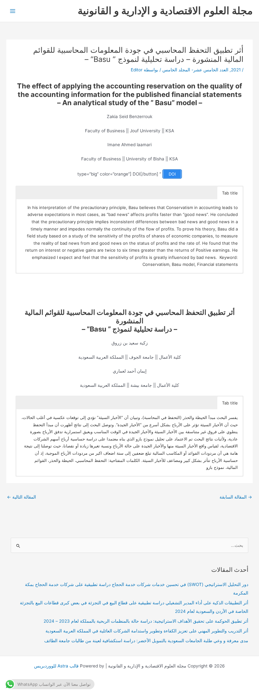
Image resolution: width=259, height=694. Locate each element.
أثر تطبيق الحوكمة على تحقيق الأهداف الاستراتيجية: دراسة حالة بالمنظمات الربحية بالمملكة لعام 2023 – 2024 (146, 621)
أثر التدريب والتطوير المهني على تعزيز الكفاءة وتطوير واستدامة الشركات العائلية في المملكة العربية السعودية (146, 630)
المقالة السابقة (236, 497)
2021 (236, 69)
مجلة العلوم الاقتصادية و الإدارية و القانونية (165, 10)
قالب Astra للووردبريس (56, 665)
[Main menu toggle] (12, 10)
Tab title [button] (230, 192)
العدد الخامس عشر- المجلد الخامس (195, 69)
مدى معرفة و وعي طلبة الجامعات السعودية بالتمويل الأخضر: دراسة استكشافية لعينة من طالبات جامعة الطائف (146, 640)
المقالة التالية (21, 497)
